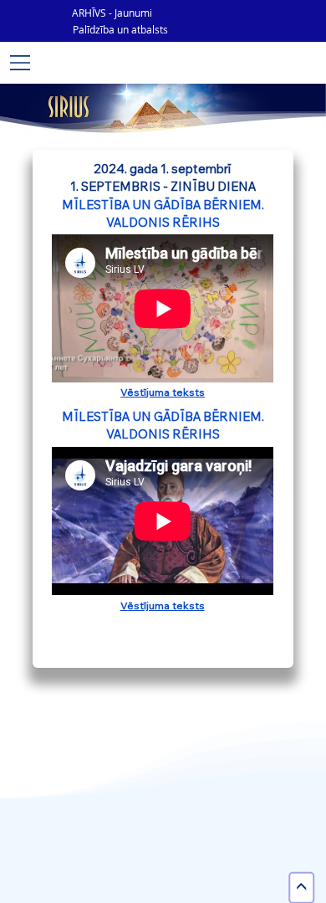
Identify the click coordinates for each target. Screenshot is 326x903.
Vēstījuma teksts (162, 391)
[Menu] (21, 63)
